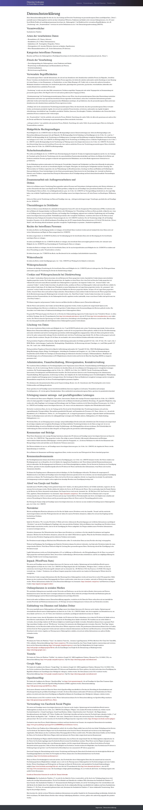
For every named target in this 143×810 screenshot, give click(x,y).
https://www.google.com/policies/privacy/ (52, 659)
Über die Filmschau (100, 3)
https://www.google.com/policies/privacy (61, 645)
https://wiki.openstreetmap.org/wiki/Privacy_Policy (42, 686)
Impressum (99, 807)
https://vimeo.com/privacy (58, 643)
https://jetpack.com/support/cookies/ (42, 584)
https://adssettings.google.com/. (36, 650)
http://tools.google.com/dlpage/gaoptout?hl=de (40, 647)
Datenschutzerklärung (109, 807)
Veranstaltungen (88, 3)
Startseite (79, 3)
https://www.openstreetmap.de (73, 681)
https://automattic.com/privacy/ (69, 493)
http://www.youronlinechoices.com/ (101, 316)
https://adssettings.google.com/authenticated (83, 659)
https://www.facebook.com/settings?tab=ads (45, 766)
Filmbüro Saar (111, 3)
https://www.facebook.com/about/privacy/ (46, 756)
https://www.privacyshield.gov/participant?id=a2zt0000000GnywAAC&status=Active (52, 724)
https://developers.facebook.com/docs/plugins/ (101, 719)
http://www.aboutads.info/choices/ (69, 316)
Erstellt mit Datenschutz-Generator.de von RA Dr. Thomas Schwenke (47, 774)
